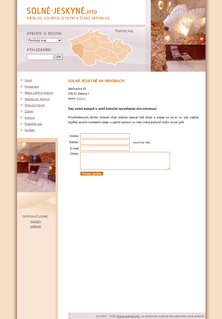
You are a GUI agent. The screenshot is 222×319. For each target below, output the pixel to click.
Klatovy (81, 98)
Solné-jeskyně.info (128, 316)
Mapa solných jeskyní (39, 92)
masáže (35, 221)
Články (29, 111)
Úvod (28, 80)
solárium (35, 226)
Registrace (32, 86)
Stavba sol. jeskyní (37, 99)
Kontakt (30, 130)
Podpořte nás (33, 123)
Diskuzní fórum (35, 105)
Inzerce (30, 117)
